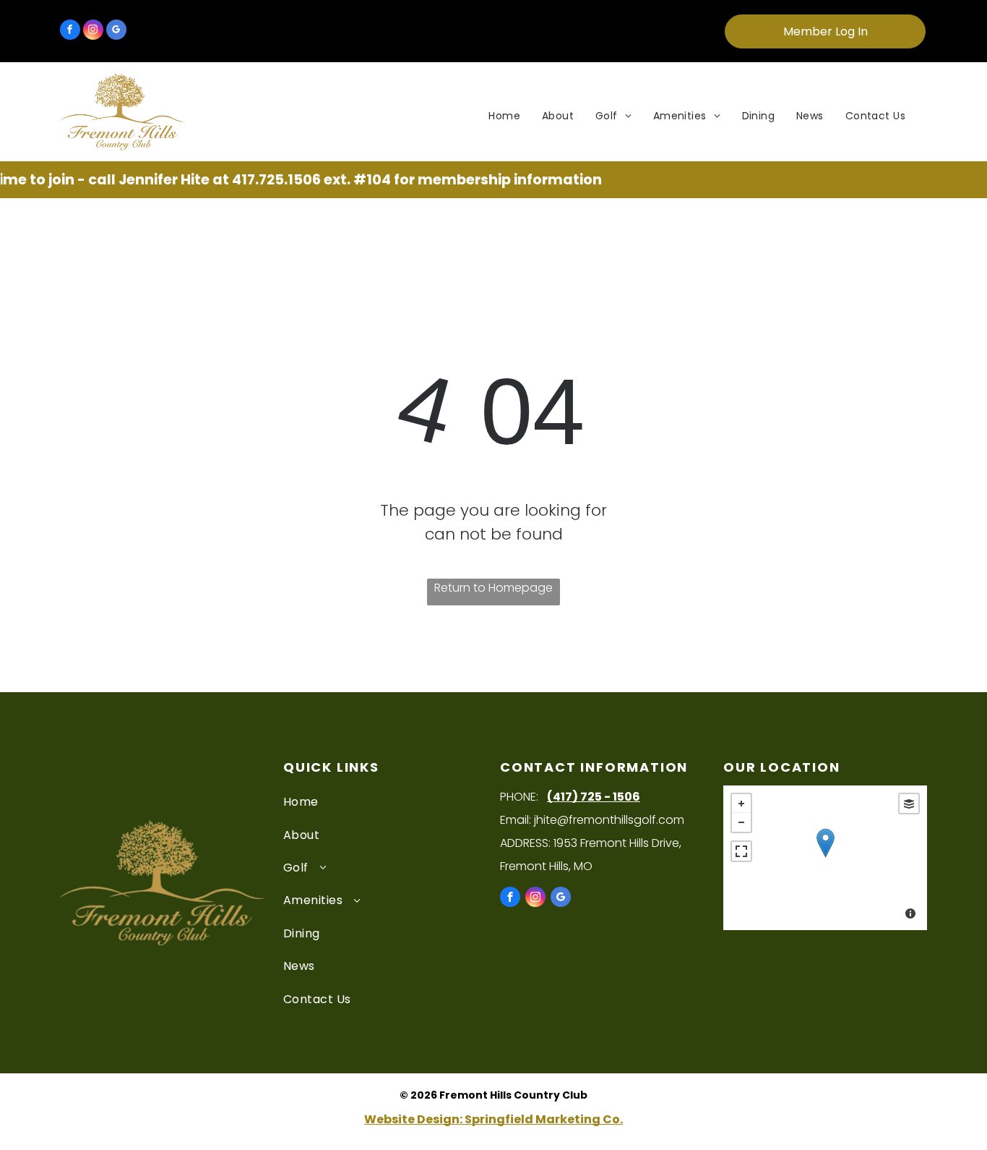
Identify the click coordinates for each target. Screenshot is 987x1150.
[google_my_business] (116, 31)
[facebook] (70, 31)
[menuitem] (504, 116)
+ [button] (741, 803)
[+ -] (825, 857)
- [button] (741, 822)
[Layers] (909, 803)
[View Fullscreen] (741, 851)
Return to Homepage (493, 587)
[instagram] (93, 31)
